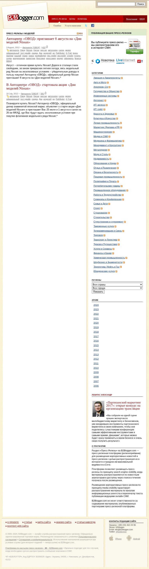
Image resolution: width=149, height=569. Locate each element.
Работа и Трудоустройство (107, 195)
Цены (72, 18)
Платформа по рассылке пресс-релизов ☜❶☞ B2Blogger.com (34, 548)
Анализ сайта (63, 522)
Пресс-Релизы (14, 33)
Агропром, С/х (101, 87)
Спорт (97, 208)
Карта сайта (44, 522)
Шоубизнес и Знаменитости (108, 262)
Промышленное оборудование (110, 190)
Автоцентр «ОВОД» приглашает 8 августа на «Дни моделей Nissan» (43, 40)
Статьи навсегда (86, 522)
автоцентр (14, 50)
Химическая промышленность (109, 258)
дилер (68, 50)
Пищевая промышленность (108, 177)
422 (43, 47)
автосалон (53, 50)
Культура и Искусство (105, 118)
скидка (35, 53)
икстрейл (61, 56)
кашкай (17, 56)
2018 (96, 332)
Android (136, 539)
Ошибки (57, 25)
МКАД (9, 61)
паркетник (30, 58)
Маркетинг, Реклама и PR (107, 127)
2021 (96, 318)
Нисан (36, 50)
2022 (96, 314)
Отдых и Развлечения (105, 168)
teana (75, 53)
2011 (96, 363)
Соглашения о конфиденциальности (35, 539)
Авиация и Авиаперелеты (107, 78)
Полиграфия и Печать (105, 181)
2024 (96, 305)
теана (24, 56)
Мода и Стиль (101, 154)
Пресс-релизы (59, 18)
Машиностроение (103, 132)
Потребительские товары (107, 186)
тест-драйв (25, 53)
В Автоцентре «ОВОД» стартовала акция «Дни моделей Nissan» (41, 86)
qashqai (9, 56)
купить (77, 56)
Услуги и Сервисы (103, 249)
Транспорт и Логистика (105, 240)
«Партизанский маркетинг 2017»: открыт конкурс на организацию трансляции (123, 405)
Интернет (99, 100)
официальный (12, 53)
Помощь (82, 18)
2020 (96, 323)
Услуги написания (73, 25)
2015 (96, 345)
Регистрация (131, 18)
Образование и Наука (105, 163)
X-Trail (69, 53)
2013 (96, 354)
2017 (96, 336)
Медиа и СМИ (101, 136)
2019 (96, 327)
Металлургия (100, 150)
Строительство (101, 217)
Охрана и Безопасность (106, 172)
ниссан (43, 50)
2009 (96, 372)
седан (9, 58)
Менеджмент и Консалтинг (107, 145)
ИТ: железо (99, 105)
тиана (31, 56)
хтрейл (70, 56)
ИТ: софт (98, 109)
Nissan (29, 50)
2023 (96, 309)
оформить (69, 58)
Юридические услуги (104, 271)
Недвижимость (101, 159)
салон (61, 50)
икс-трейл (51, 56)
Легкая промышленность (106, 123)
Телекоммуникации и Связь (108, 231)
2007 (96, 381)
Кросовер (40, 58)
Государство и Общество (106, 91)
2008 (96, 377)
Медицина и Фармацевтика (108, 141)
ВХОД (142, 18)
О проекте (13, 522)
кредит (60, 58)
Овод (22, 50)
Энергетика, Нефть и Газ (106, 267)
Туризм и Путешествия (105, 244)
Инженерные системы (105, 96)
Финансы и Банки (103, 253)
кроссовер (51, 58)
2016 (96, 341)
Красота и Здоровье (104, 114)
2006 (96, 386)
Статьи (28, 522)
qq (54, 53)
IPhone (118, 539)
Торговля (98, 235)
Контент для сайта (18, 526)
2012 (96, 359)
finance (78, 58)
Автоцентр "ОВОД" (31, 47)
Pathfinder (60, 53)
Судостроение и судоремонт (108, 222)
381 (42, 94)
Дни (40, 53)
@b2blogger (121, 532)
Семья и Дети (101, 204)
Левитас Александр (102, 395)
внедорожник (19, 58)
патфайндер (40, 56)
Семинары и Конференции (108, 199)
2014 (96, 350)
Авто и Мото (100, 82)
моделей (47, 53)
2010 (96, 368)
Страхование (100, 213)
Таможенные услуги (104, 226)
